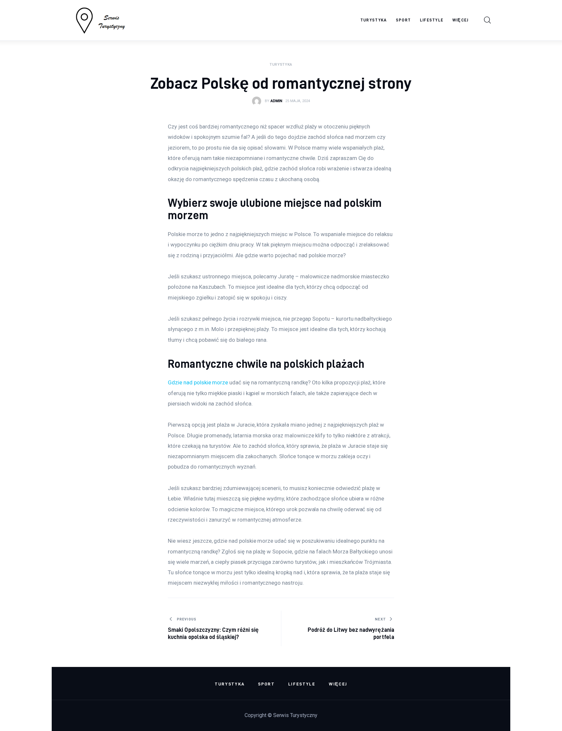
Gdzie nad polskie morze (198, 382)
